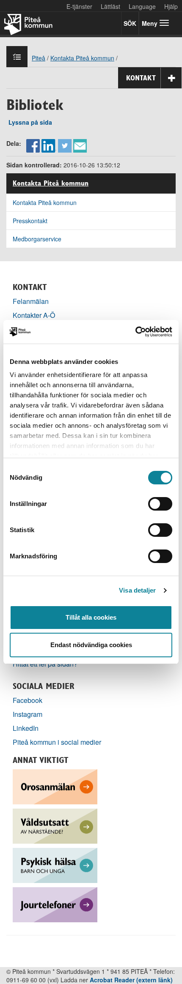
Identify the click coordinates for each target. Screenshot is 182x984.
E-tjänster (79, 6)
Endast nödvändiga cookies (91, 644)
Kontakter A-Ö (34, 315)
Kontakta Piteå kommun (50, 183)
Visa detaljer (137, 590)
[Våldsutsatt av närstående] (55, 825)
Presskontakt (30, 220)
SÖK (130, 23)
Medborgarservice (37, 239)
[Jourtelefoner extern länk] (55, 904)
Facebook (27, 700)
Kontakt (141, 77)
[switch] (160, 504)
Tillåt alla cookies (91, 617)
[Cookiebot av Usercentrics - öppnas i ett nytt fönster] (135, 331)
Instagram (27, 714)
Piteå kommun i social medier (57, 742)
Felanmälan (31, 301)
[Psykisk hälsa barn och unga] (55, 864)
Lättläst (110, 6)
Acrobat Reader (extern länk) (131, 980)
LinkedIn (26, 728)
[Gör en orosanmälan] (55, 786)
